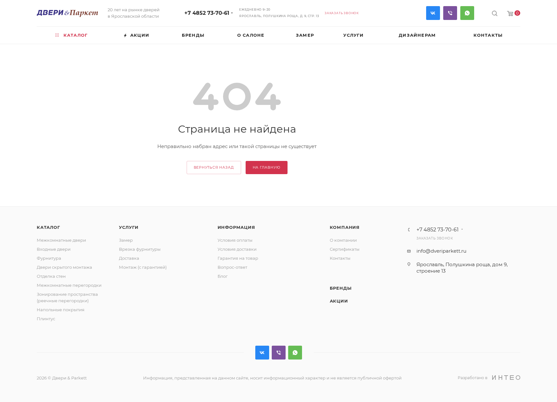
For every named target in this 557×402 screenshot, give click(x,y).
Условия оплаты (235, 240)
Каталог (48, 227)
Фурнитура (49, 258)
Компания (345, 227)
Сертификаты (344, 249)
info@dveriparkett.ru (441, 251)
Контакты (340, 258)
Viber (450, 13)
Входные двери (54, 249)
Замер (126, 240)
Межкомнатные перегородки (69, 285)
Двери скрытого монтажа (64, 267)
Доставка (129, 258)
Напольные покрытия (60, 309)
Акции (339, 301)
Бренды (341, 288)
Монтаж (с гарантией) (143, 267)
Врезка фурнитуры (140, 249)
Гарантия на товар (238, 258)
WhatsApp (467, 13)
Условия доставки (237, 249)
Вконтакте (433, 13)
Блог (223, 276)
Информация (236, 227)
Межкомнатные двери (61, 240)
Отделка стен (51, 276)
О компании (343, 240)
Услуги (129, 227)
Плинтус (46, 318)
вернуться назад (214, 167)
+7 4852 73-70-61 (206, 13)
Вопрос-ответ (232, 267)
